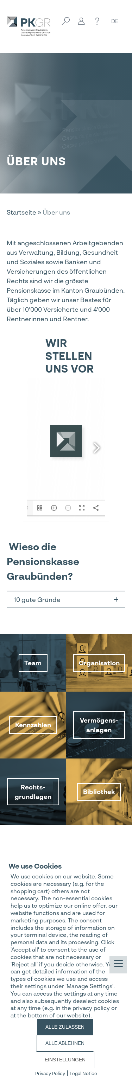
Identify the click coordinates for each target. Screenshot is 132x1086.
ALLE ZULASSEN (64, 1027)
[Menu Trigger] (118, 964)
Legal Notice (83, 1073)
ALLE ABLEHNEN (64, 1043)
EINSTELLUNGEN (65, 1059)
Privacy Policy (50, 1073)
